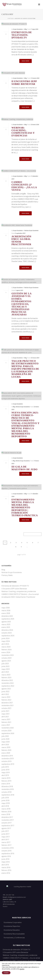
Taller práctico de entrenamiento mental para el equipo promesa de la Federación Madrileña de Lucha (25, 369)
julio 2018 (5, 798)
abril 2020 (5, 744)
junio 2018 (5, 800)
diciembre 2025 (7, 616)
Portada (11, 18)
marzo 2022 (6, 697)
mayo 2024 (6, 641)
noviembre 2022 (8, 683)
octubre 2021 (6, 708)
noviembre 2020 (8, 728)
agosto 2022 (6, 689)
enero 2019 (6, 784)
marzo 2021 (6, 719)
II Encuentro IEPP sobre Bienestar (24, 82)
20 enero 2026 (35, 124)
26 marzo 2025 (35, 358)
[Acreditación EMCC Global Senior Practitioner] (22, 225)
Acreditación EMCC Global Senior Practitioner (18, 597)
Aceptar (6, 973)
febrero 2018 (6, 811)
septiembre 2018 (8, 795)
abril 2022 (5, 694)
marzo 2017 (6, 842)
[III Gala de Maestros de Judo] (22, 452)
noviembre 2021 (8, 705)
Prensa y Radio (7, 575)
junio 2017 (5, 834)
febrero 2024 (6, 649)
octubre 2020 (6, 730)
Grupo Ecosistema (18, 29)
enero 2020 (6, 753)
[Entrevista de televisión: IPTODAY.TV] (22, 23)
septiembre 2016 (8, 853)
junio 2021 (5, 711)
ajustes (22, 969)
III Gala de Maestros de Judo (25, 468)
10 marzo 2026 (35, 78)
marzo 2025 (6, 624)
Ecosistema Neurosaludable (14, 934)
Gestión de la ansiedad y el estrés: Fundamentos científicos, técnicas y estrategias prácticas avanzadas (21, 304)
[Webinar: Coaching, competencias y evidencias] (22, 119)
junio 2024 (5, 638)
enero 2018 (6, 814)
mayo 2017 (6, 837)
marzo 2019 (6, 778)
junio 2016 (5, 859)
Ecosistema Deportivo (12, 926)
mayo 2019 (6, 772)
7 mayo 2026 (34, 29)
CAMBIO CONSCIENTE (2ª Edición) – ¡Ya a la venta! (24, 186)
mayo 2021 (6, 714)
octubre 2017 (6, 823)
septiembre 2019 (8, 764)
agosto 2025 (6, 622)
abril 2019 (5, 775)
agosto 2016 (6, 856)
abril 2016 (5, 865)
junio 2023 (5, 666)
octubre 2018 (6, 792)
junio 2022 (5, 691)
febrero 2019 (6, 781)
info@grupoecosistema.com (17, 897)
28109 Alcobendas (9, 904)
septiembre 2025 (8, 619)
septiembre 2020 (8, 733)
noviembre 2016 (8, 848)
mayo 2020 (6, 742)
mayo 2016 (6, 862)
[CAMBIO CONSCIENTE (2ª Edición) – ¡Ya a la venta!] (22, 170)
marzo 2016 (6, 867)
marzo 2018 (6, 809)
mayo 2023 (6, 669)
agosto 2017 (6, 828)
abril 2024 (5, 644)
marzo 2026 (6, 610)
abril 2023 (5, 672)
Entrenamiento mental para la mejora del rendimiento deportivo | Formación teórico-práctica (25, 507)
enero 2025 (6, 627)
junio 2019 (5, 770)
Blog (25, 29)
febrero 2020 (6, 750)
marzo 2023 (6, 675)
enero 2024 (6, 652)
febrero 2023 (6, 677)
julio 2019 (5, 767)
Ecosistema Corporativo (13, 922)
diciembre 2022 (7, 680)
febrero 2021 (6, 722)
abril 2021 (5, 717)
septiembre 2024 (8, 636)
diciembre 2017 (7, 817)
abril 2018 (5, 806)
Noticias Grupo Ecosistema (31, 230)
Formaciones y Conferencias (14, 937)
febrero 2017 (6, 845)
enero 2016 (6, 873)
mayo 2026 (6, 608)
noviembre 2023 (8, 655)
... (27, 547)
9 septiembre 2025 (20, 233)
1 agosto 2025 (19, 290)
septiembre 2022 (8, 686)
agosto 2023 (6, 661)
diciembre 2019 (7, 756)
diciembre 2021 (7, 703)
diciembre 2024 (7, 630)
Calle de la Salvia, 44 (9, 902)
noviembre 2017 (8, 820)
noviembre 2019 (8, 758)
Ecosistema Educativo (12, 930)
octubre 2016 (6, 851)
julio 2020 (5, 736)
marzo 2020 (6, 747)
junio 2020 (5, 739)
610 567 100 (10, 895)
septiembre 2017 (8, 825)
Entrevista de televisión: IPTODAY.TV (22, 35)
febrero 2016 (6, 870)
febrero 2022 (6, 700)
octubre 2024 (6, 633)
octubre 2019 (6, 761)
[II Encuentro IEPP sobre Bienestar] (22, 72)
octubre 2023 (6, 658)
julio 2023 (5, 663)
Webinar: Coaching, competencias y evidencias (23, 131)
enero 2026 (6, 613)
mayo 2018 (6, 803)
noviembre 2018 (8, 789)
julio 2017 (5, 831)
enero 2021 (6, 725)
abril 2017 (5, 839)
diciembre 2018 (7, 786)
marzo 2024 (6, 647)
